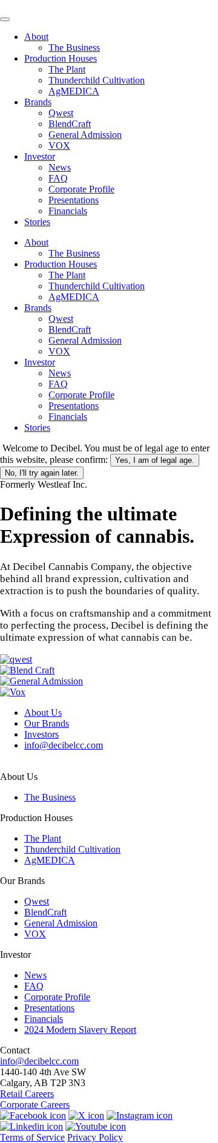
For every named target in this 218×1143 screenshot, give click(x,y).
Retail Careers (27, 1094)
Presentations (73, 200)
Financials (67, 211)
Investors (41, 734)
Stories (37, 222)
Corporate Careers (35, 1104)
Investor (39, 156)
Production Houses (60, 58)
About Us (43, 712)
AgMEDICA (73, 91)
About (36, 36)
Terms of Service (32, 1137)
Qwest (60, 113)
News (59, 167)
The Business (74, 47)
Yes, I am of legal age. (154, 460)
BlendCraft (69, 124)
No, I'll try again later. (42, 472)
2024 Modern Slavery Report (80, 1029)
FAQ (58, 178)
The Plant (66, 69)
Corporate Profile (81, 189)
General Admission (85, 134)
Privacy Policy (95, 1137)
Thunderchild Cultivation (96, 80)
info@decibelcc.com (63, 745)
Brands (37, 102)
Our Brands (46, 723)
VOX (59, 145)
